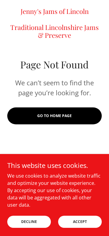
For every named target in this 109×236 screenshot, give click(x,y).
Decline (29, 221)
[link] (54, 23)
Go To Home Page (54, 115)
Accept (80, 221)
